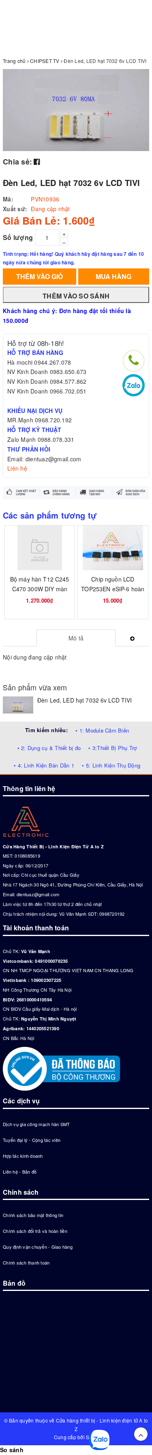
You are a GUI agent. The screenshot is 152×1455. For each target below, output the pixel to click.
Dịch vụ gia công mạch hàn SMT (36, 1124)
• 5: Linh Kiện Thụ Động (111, 765)
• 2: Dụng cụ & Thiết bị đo (49, 748)
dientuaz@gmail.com (38, 894)
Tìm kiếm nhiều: (46, 730)
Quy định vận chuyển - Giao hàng (38, 1246)
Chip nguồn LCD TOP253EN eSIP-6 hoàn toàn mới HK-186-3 (112, 589)
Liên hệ (17, 468)
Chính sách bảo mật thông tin (33, 1215)
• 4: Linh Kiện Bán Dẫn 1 (44, 765)
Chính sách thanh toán (26, 1262)
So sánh (12, 1450)
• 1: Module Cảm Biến (102, 730)
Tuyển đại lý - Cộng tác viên (31, 1140)
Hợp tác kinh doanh (23, 1155)
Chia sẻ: (17, 161)
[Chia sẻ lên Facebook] (37, 161)
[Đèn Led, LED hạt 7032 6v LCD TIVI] (18, 704)
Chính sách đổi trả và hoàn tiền (35, 1231)
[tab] (76, 637)
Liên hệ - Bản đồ (19, 1171)
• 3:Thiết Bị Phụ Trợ (112, 748)
